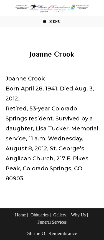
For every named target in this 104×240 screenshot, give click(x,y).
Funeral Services (52, 222)
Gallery (59, 215)
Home (20, 215)
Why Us (78, 215)
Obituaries (40, 215)
